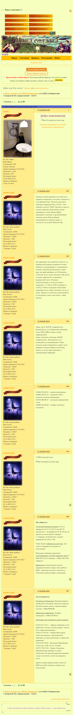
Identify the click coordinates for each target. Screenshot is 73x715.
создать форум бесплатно (60, 699)
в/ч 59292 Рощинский (28, 93)
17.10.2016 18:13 (43, 191)
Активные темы (36, 62)
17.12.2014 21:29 (43, 110)
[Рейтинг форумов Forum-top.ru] (59, 81)
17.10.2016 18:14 (43, 386)
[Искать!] (70, 11)
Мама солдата (11, 93)
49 (21, 102)
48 (19, 102)
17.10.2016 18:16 (43, 451)
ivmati (6, 111)
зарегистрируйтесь (41, 88)
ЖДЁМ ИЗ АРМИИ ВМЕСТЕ (39, 33)
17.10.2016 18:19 (43, 517)
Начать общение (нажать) (36, 73)
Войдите (27, 88)
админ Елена (8, 192)
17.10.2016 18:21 (43, 591)
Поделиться (36, 111)
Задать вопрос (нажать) (36, 69)
